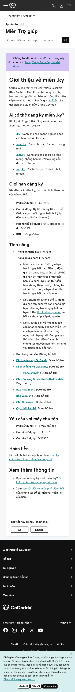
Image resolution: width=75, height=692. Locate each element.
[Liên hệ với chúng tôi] (54, 5)
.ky (18, 133)
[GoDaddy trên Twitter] (32, 632)
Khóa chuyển (31, 372)
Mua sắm (8, 595)
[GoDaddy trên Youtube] (40, 632)
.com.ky (21, 144)
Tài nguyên (9, 567)
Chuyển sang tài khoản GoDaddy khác (39, 379)
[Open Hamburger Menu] (4, 5)
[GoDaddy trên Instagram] (14, 632)
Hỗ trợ (7, 558)
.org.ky (20, 169)
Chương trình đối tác (15, 576)
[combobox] (33, 40)
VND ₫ (64, 622)
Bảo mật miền (24, 389)
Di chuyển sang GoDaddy (31, 360)
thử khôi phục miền (49, 312)
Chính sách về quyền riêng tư (37, 644)
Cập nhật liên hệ (26, 408)
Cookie (60, 644)
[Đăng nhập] (61, 5)
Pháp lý (14, 644)
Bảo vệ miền (23, 395)
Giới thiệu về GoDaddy (17, 549)
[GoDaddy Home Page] (17, 607)
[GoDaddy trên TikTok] (23, 632)
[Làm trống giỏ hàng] (68, 5)
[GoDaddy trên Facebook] (5, 632)
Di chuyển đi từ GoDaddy (31, 366)
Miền (22, 24)
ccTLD (53, 100)
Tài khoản (9, 586)
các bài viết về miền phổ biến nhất (43, 488)
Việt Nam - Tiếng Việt (16, 622)
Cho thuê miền (25, 402)
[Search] (65, 40)
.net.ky (20, 154)
